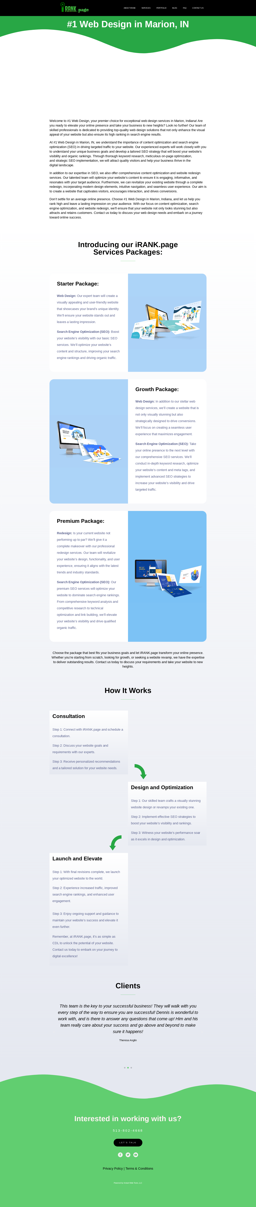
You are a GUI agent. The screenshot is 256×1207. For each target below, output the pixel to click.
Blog (174, 8)
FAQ (184, 8)
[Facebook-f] (120, 1154)
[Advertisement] (128, 77)
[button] (53, 1032)
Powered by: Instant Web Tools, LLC (128, 1183)
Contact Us (198, 8)
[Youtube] (135, 1154)
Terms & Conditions (139, 1168)
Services (145, 8)
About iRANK (130, 8)
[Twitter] (128, 1154)
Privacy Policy (113, 1168)
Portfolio (161, 8)
